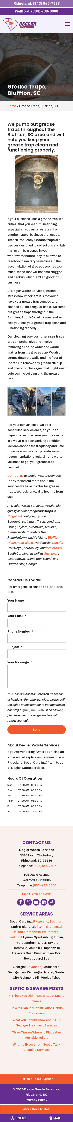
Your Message (19, 662)
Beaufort (58, 542)
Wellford (16, 937)
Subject (14, 647)
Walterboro (54, 548)
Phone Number (20, 631)
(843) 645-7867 (34, 710)
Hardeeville (32, 932)
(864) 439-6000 (44, 885)
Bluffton (54, 537)
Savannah (51, 553)
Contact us (15, 475)
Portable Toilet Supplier (36, 1079)
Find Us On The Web (36, 894)
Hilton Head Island (20, 542)
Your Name (17, 600)
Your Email (16, 616)
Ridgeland (14, 516)
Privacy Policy (36, 1100)
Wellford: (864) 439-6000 (36, 11)
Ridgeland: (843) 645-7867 (36, 3)
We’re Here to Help (37, 1109)
